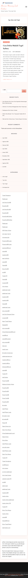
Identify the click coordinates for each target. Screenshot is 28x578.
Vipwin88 (4, 265)
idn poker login (6, 416)
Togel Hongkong (6, 461)
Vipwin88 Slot (5, 521)
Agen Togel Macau (7, 321)
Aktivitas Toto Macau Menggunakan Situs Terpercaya (14, 106)
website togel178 (6, 479)
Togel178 (4, 276)
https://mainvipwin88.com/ (8, 332)
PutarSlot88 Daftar (7, 220)
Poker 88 (4, 423)
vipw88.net (5, 335)
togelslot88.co (6, 363)
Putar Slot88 (5, 381)
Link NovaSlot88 (6, 209)
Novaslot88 (18, 544)
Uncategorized (5, 187)
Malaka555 (5, 325)
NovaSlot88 (5, 206)
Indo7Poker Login (6, 412)
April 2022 (4, 148)
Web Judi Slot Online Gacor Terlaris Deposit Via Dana (14, 119)
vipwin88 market (6, 339)
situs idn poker (6, 447)
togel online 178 (6, 503)
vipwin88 (4, 251)
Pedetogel (5, 199)
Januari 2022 (5, 152)
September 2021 (6, 159)
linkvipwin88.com (6, 367)
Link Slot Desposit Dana (8, 314)
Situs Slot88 (5, 269)
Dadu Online (5, 437)
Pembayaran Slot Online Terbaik (9, 110)
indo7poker (5, 377)
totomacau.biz (5, 237)
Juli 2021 (4, 166)
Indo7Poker (5, 409)
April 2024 (4, 138)
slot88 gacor (5, 465)
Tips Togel (6, 42)
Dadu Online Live (6, 426)
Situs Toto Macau (6, 510)
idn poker (4, 405)
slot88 (4, 272)
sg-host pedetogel (7, 472)
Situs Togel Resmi (6, 524)
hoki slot (4, 346)
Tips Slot (4, 180)
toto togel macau (6, 475)
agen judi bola (5, 258)
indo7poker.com (6, 528)
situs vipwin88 (5, 311)
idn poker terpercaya (7, 353)
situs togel (4, 176)
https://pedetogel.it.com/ (8, 433)
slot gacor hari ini (6, 234)
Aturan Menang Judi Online (14, 574)
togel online (5, 496)
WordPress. (21, 575)
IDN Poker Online (6, 230)
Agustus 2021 (5, 163)
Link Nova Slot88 (6, 202)
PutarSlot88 (5, 388)
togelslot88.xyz (6, 360)
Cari (24, 91)
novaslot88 (5, 283)
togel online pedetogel (8, 500)
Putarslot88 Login (7, 241)
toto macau (5, 286)
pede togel (5, 486)
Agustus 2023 (5, 141)
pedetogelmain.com (7, 356)
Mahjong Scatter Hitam (8, 384)
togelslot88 (5, 255)
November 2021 (5, 156)
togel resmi (5, 349)
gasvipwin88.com (6, 248)
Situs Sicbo (5, 440)
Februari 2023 (5, 145)
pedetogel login (6, 290)
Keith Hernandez (17, 51)
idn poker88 (5, 419)
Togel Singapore (6, 195)
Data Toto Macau (6, 430)
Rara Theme (7, 575)
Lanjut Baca (6, 79)
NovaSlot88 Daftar (7, 216)
